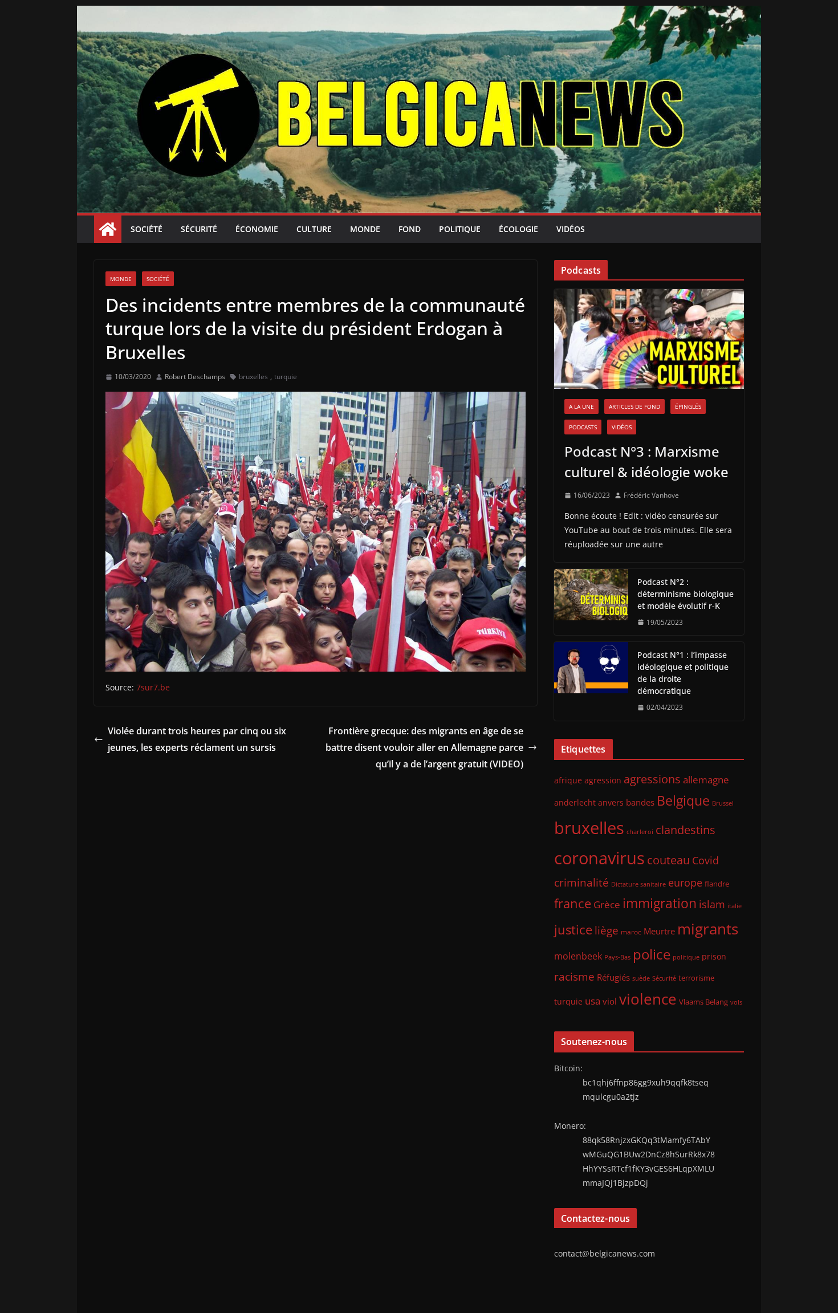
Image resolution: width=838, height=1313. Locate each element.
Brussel (723, 803)
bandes (640, 802)
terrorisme (696, 978)
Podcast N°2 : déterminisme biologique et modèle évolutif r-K (685, 593)
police (651, 954)
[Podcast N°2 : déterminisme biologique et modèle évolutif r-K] (591, 602)
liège (607, 930)
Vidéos (570, 228)
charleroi (640, 831)
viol (610, 1001)
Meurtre (659, 931)
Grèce (606, 904)
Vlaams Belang (703, 1002)
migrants (707, 928)
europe (685, 882)
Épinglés (688, 406)
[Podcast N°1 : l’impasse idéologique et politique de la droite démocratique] (591, 681)
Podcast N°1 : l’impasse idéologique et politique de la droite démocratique (683, 672)
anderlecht (575, 802)
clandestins (685, 830)
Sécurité (199, 228)
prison (714, 956)
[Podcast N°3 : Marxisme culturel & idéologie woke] (649, 339)
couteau (668, 860)
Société (146, 228)
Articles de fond (634, 406)
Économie (256, 228)
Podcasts (583, 427)
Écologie (518, 228)
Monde (365, 228)
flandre (717, 884)
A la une (581, 406)
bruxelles (253, 376)
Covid (705, 860)
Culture (314, 228)
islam (712, 904)
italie (734, 906)
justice (573, 929)
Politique (460, 228)
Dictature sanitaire (638, 884)
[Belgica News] (419, 13)
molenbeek (578, 956)
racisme (574, 976)
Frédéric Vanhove (651, 495)
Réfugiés (613, 977)
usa (592, 1000)
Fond (409, 228)
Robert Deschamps (195, 376)
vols (736, 1002)
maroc (631, 931)
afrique (568, 780)
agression (602, 780)
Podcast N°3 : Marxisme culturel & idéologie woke (646, 461)
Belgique (683, 800)
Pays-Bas (617, 957)
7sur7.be (153, 687)
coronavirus (599, 858)
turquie (285, 376)
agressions (652, 779)
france (572, 903)
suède (641, 978)
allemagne (706, 779)
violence (648, 999)
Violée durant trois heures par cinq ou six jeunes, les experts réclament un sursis (197, 739)
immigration (660, 903)
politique (686, 957)
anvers (611, 802)
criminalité (581, 882)
